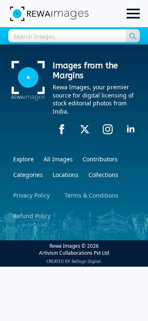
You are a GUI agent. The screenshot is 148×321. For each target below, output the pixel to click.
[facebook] (62, 129)
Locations (66, 175)
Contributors (100, 159)
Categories (28, 175)
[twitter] (85, 129)
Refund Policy (32, 216)
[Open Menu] (133, 13)
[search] (132, 36)
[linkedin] (131, 129)
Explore (23, 159)
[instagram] (108, 129)
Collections (103, 175)
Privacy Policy (31, 195)
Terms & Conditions (91, 195)
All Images (58, 159)
